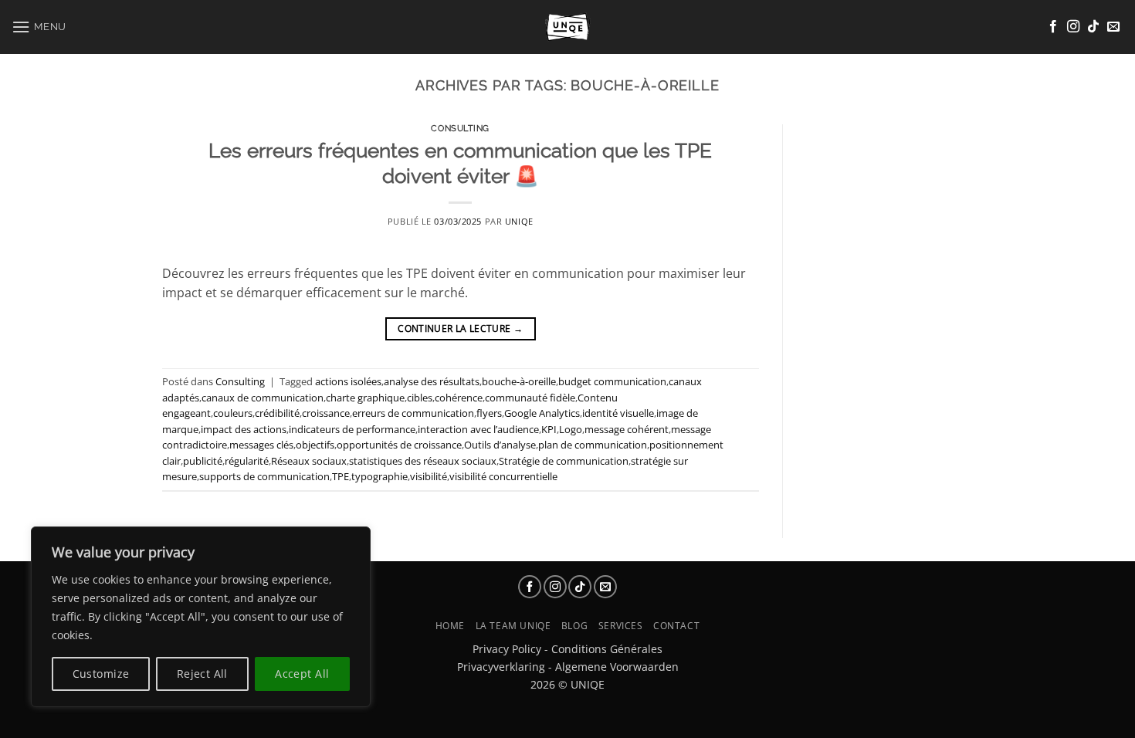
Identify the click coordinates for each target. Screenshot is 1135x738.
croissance (326, 413)
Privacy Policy (507, 649)
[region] (201, 616)
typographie (379, 476)
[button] (39, 27)
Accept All (302, 673)
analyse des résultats (431, 381)
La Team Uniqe (513, 625)
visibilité (428, 476)
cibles (419, 398)
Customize (101, 673)
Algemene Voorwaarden (617, 666)
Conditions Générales (606, 649)
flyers (489, 413)
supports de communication (264, 476)
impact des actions (243, 429)
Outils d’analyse (500, 445)
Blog (574, 625)
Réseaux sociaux (309, 461)
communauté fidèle (530, 398)
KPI (549, 429)
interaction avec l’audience (478, 429)
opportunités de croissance (399, 445)
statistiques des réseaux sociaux (422, 461)
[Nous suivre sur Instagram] (1073, 27)
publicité (202, 461)
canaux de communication (263, 398)
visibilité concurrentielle (503, 476)
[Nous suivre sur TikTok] (1093, 27)
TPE (340, 476)
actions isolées (348, 381)
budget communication (612, 381)
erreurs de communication (413, 413)
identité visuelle (618, 413)
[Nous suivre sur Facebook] (1053, 27)
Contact (676, 625)
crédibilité (277, 413)
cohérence (459, 398)
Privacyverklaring (501, 666)
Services (620, 625)
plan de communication (592, 445)
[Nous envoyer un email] (1113, 27)
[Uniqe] (567, 27)
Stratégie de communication (563, 461)
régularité (247, 461)
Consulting (460, 128)
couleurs (232, 413)
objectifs (315, 445)
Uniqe (519, 221)
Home (450, 625)
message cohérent (626, 429)
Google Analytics (542, 413)
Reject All (202, 673)
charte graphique (365, 398)
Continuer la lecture (460, 328)
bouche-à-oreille (519, 381)
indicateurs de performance (352, 429)
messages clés (261, 445)
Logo (570, 429)
